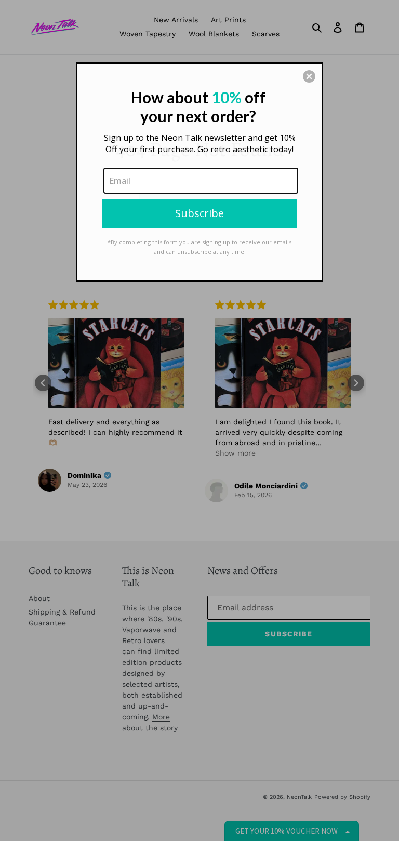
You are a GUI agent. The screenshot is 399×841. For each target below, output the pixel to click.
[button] (309, 76)
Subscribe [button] (199, 213)
